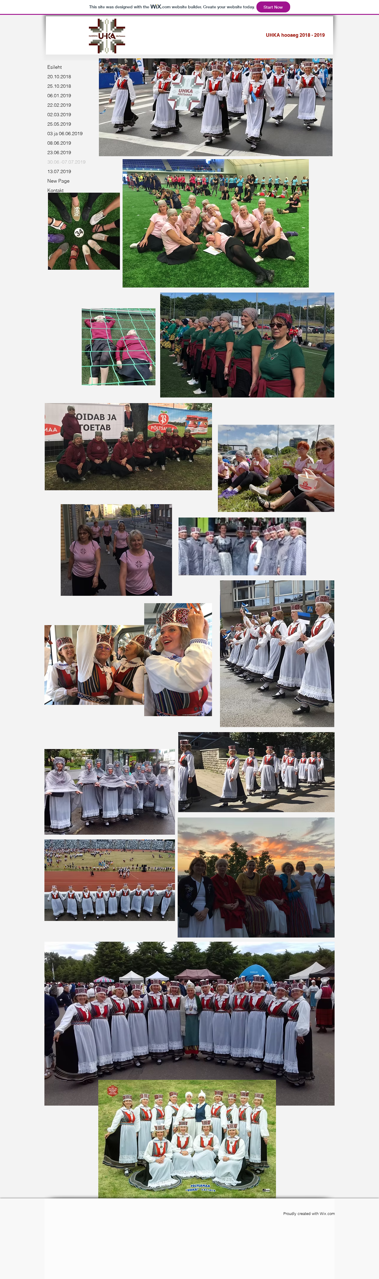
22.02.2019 (59, 105)
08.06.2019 (59, 143)
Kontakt (55, 190)
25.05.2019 (59, 124)
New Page (58, 181)
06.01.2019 (59, 95)
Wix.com (327, 1213)
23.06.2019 (59, 152)
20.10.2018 (59, 76)
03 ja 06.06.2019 (65, 133)
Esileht (54, 67)
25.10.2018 (59, 86)
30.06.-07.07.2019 (66, 162)
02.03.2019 (59, 114)
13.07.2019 (59, 171)
